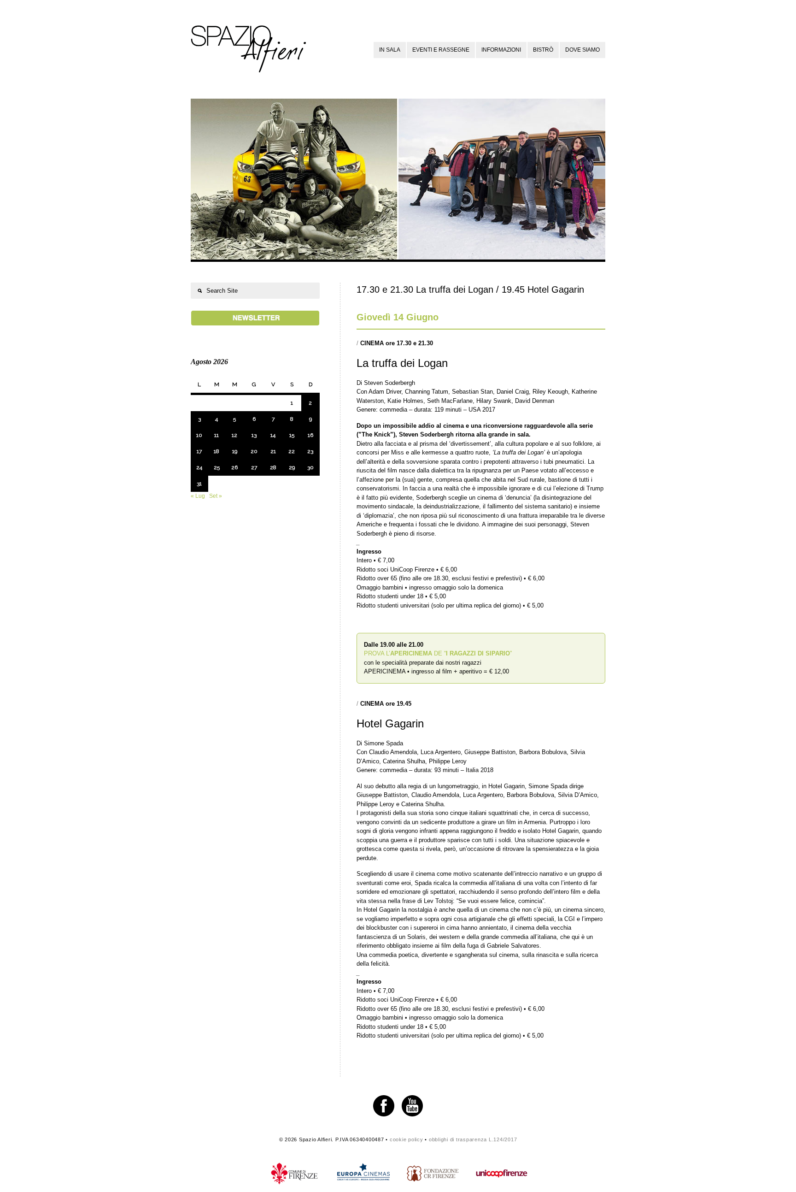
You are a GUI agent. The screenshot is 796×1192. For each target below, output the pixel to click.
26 (234, 467)
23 (310, 451)
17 (199, 451)
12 (234, 435)
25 (217, 467)
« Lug (198, 496)
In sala (389, 50)
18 (216, 451)
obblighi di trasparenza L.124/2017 (473, 1139)
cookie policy (406, 1139)
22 (291, 451)
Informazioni (501, 50)
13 (254, 435)
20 (254, 451)
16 (310, 435)
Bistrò (543, 50)
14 (272, 435)
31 (199, 483)
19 (234, 451)
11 (216, 435)
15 (291, 435)
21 (273, 451)
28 (273, 467)
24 (199, 467)
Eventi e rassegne (440, 50)
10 (199, 435)
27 (254, 467)
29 (292, 467)
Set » (215, 496)
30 (310, 467)
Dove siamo (582, 50)
